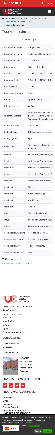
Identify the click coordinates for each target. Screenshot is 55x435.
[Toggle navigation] (49, 11)
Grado (5, 400)
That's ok (47, 431)
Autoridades (26, 364)
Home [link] (5, 18)
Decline (38, 431)
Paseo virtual (26, 367)
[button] (42, 3)
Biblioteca (7, 346)
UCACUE (24, 358)
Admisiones (8, 397)
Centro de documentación (14, 332)
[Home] (12, 11)
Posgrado (7, 404)
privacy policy (34, 425)
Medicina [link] (45, 18)
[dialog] (27, 425)
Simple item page (27, 39)
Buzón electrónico (11, 343)
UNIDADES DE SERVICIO (16, 413)
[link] (17, 263)
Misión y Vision (27, 361)
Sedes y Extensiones (12, 407)
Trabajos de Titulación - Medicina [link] (18, 21)
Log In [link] (49, 3)
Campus (24, 371)
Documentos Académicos (14, 410)
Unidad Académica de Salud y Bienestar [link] (24, 18)
